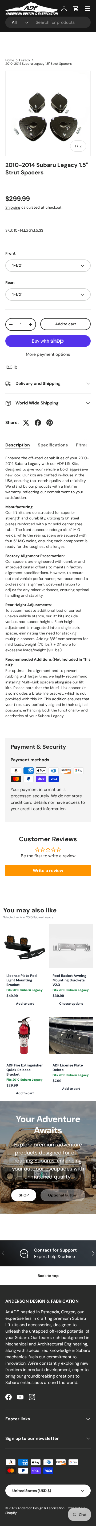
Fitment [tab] (84, 445)
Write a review (48, 870)
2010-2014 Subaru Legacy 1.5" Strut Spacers (38, 63)
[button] (76, 8)
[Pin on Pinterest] (49, 423)
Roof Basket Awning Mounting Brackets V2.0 (69, 980)
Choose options (71, 1003)
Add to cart (65, 324)
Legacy (24, 60)
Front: (11, 253)
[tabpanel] (48, 592)
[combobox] (48, 22)
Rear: (10, 282)
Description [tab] (17, 445)
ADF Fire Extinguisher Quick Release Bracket (24, 1070)
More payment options (48, 354)
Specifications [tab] (53, 445)
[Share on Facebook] (38, 423)
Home (9, 60)
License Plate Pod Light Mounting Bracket (21, 980)
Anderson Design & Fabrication (41, 1508)
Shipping (12, 207)
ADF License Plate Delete (68, 1067)
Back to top (48, 1275)
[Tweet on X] (26, 423)
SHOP (24, 1195)
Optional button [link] (63, 1195)
